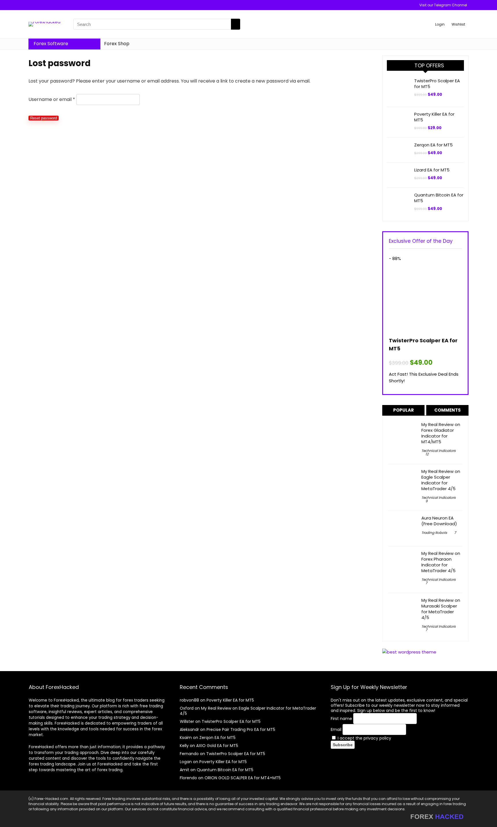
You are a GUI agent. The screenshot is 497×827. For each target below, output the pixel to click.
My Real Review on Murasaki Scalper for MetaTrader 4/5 (440, 608)
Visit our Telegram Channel (443, 5)
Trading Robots (434, 532)
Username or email (51, 99)
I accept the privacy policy (364, 738)
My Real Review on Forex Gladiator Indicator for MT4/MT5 (440, 433)
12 (427, 454)
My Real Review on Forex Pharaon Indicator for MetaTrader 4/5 (440, 562)
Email (336, 729)
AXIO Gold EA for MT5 (217, 745)
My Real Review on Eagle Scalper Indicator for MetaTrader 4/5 (440, 480)
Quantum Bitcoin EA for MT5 (438, 198)
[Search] (235, 24)
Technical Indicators (438, 450)
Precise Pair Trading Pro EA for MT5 (241, 729)
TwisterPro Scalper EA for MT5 (437, 83)
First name (341, 718)
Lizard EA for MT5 (432, 170)
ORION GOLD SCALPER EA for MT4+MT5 (242, 778)
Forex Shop (116, 43)
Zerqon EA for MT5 (433, 145)
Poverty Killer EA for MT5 (434, 117)
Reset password (43, 118)
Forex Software (51, 43)
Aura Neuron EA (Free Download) (439, 521)
